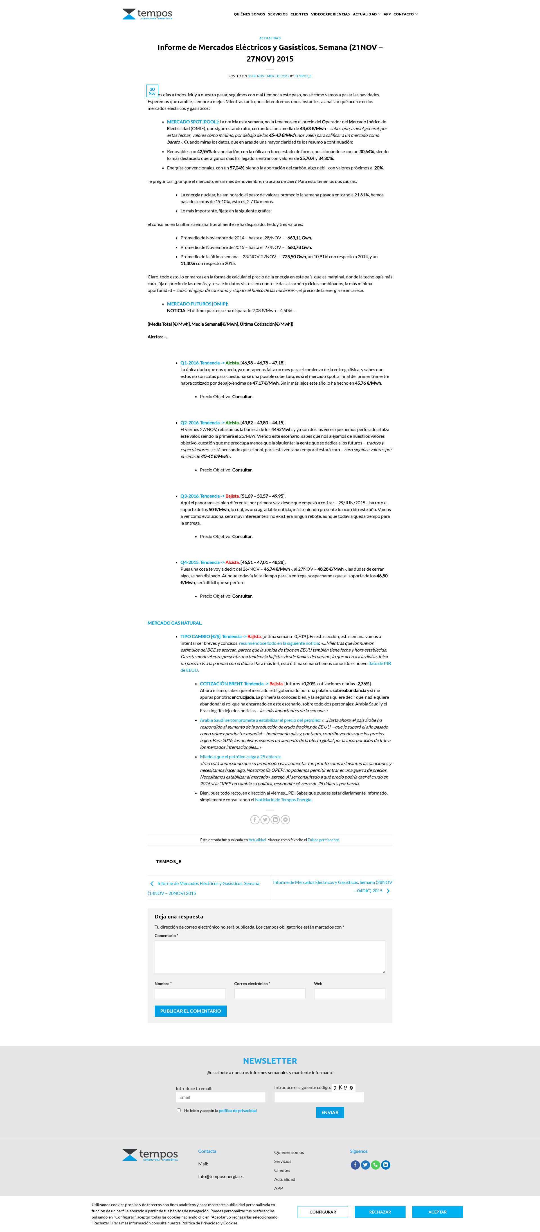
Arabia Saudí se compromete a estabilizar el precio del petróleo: (260, 720)
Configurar (323, 1212)
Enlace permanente (323, 840)
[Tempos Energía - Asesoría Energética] (147, 14)
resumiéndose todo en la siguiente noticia (279, 643)
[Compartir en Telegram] (285, 819)
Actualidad (365, 14)
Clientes (299, 14)
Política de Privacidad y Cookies (209, 1222)
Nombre (163, 983)
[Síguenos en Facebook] (355, 1165)
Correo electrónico (252, 983)
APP (278, 1188)
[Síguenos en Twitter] (365, 1165)
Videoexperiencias (330, 14)
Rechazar (380, 1212)
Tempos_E (303, 76)
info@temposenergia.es (221, 1176)
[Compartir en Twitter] (265, 819)
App (387, 14)
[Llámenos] (375, 1165)
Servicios (278, 14)
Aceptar (438, 1212)
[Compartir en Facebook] (255, 819)
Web (318, 983)
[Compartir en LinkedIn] (275, 819)
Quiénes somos (249, 14)
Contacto (403, 14)
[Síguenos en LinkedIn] (385, 1165)
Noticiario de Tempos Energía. (283, 799)
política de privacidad (238, 1110)
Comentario (166, 935)
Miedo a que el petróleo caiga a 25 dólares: (241, 756)
